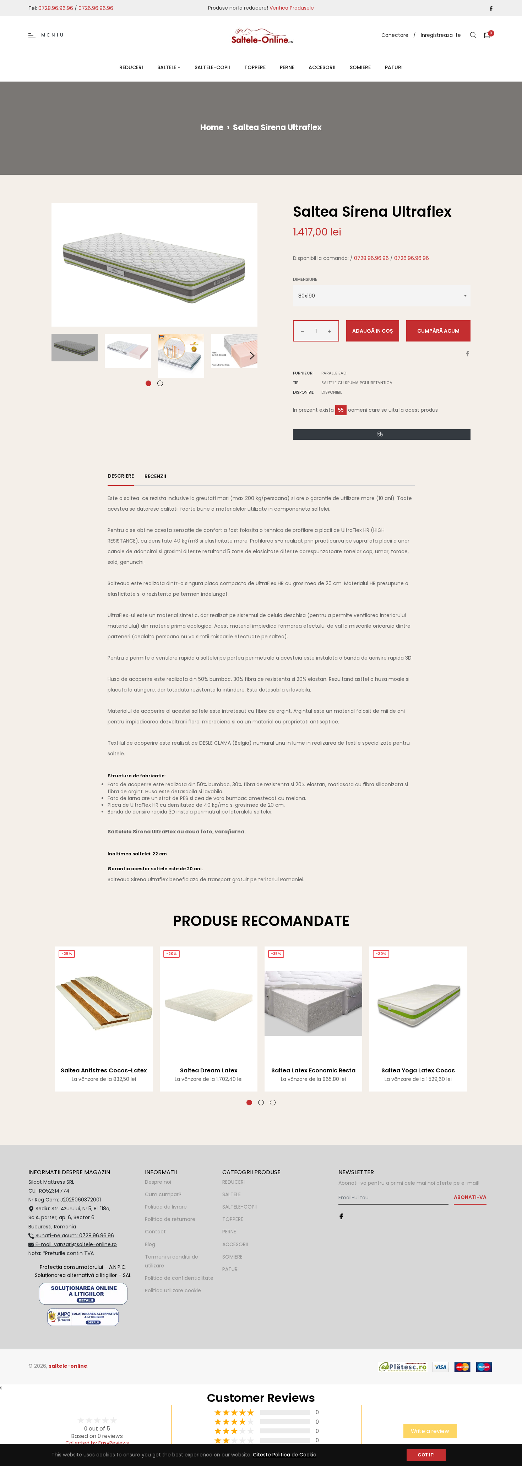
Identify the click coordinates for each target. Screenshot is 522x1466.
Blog (150, 1244)
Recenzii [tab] (156, 476)
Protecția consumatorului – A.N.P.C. (83, 1267)
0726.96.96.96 (95, 8)
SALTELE (231, 1194)
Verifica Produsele (292, 7)
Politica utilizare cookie (173, 1290)
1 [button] (148, 383)
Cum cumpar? (163, 1194)
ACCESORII (235, 1244)
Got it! (426, 1455)
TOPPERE (232, 1219)
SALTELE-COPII (239, 1206)
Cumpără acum (438, 330)
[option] (103, 1025)
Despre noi (158, 1181)
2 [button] (160, 383)
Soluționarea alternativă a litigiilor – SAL (83, 1275)
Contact (155, 1231)
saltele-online (68, 1366)
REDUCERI (233, 1181)
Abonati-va (470, 1197)
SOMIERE (232, 1256)
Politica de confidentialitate (179, 1278)
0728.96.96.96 (55, 8)
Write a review (430, 1431)
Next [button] (252, 356)
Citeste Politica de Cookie (284, 1454)
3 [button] (273, 1102)
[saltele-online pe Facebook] (491, 7)
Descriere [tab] (121, 475)
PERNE (229, 1231)
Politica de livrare (166, 1206)
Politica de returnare (170, 1219)
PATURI (230, 1269)
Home (211, 127)
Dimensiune (305, 279)
